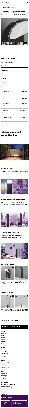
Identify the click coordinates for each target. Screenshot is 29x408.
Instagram (3, 333)
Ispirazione (4, 375)
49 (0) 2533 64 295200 (12, 320)
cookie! (10, 397)
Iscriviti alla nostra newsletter (10, 326)
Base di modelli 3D (6, 362)
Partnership (4, 377)
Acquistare (4, 378)
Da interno (3, 350)
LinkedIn (3, 341)
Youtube (3, 339)
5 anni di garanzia (6, 367)
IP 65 (3, 82)
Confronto (3, 356)
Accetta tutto (5, 403)
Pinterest (3, 337)
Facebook (3, 335)
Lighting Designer (6, 386)
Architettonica (4, 353)
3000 (4, 65)
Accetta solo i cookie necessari (17, 403)
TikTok (2, 343)
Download (3, 366)
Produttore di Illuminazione (8, 384)
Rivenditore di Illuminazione (8, 388)
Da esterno (4, 351)
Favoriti (3, 354)
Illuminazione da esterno (9, 7)
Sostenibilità (4, 373)
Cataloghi (3, 364)
